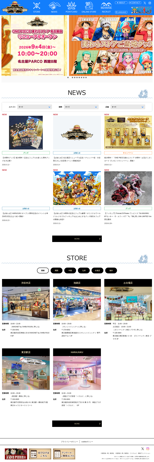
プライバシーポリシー (69, 442)
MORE (77, 239)
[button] (68, 77)
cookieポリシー (87, 442)
